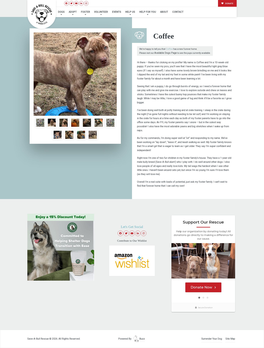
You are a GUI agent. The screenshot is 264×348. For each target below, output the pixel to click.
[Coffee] (75, 74)
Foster (85, 11)
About (164, 11)
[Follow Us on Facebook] (66, 3)
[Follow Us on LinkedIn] (81, 3)
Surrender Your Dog (211, 338)
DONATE (229, 3)
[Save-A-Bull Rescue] (41, 14)
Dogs (61, 11)
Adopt (73, 11)
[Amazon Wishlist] (132, 260)
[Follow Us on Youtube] (76, 3)
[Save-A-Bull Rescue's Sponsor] (60, 246)
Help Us (130, 11)
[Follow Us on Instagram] (86, 3)
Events (116, 11)
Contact (177, 11)
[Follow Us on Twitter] (71, 3)
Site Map (230, 338)
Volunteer (101, 11)
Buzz (142, 338)
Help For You (147, 11)
